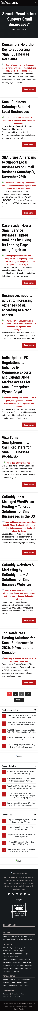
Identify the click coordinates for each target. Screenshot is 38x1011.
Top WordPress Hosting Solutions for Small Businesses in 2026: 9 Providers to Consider (18, 643)
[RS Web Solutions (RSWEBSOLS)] (9, 2)
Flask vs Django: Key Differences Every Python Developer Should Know (21, 746)
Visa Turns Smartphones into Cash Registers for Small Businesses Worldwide (16, 447)
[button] (30, 3)
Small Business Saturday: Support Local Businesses (16, 107)
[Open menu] (4, 928)
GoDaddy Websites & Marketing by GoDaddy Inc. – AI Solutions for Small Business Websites (18, 575)
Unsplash (24, 1006)
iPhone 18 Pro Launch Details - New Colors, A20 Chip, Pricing (21, 843)
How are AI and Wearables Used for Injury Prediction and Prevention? (21, 716)
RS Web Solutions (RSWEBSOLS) (23, 1003)
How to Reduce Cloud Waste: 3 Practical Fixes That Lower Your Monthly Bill (21, 804)
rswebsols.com (19, 911)
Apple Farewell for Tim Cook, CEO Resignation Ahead (21, 828)
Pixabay (30, 1006)
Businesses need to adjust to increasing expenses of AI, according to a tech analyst (17, 305)
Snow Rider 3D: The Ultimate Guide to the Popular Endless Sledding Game (21, 787)
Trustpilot (19, 900)
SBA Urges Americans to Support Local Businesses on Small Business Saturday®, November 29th (19, 167)
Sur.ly (22, 915)
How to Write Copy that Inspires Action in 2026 (21, 738)
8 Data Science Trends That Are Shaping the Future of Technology (21, 772)
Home (13, 29)
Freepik (21, 1009)
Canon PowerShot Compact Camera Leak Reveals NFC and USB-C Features (21, 850)
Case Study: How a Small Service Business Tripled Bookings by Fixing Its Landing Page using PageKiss (21, 795)
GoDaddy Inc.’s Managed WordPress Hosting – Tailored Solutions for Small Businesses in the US (18, 507)
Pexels (16, 1009)
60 (28, 694)
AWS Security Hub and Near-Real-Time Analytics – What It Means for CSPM (21, 724)
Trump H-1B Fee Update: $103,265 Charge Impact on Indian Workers (21, 821)
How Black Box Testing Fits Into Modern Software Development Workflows (21, 780)
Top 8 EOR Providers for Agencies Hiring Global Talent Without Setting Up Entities (21, 731)
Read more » (29, 89)
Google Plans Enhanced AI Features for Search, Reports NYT (21, 836)
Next (19, 700)
